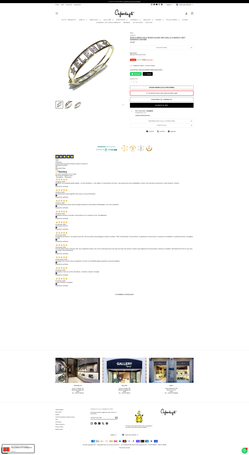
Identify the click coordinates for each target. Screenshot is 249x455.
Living (185, 20)
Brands (127, 22)
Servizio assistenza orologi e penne (65, 417)
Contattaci (162, 125)
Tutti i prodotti (68, 20)
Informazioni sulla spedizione (161, 121)
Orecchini (121, 20)
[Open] (4, 450)
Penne (159, 20)
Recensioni (69, 4)
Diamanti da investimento (108, 22)
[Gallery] (124, 370)
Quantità (134, 79)
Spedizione (133, 54)
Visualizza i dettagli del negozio (142, 115)
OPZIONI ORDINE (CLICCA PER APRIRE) (161, 87)
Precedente (59, 177)
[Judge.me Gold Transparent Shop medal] (124, 148)
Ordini (62, 4)
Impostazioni (77, 4)
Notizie (149, 22)
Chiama (149, 74)
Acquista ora (161, 105)
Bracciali (94, 20)
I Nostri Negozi (59, 409)
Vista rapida (72, 331)
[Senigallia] (77, 370)
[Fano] (171, 370)
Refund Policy (59, 429)
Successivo (68, 177)
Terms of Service (60, 424)
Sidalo (133, 35)
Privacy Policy (59, 427)
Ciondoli (134, 20)
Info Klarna (58, 422)
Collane (108, 20)
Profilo (57, 4)
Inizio (131, 33)
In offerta (138, 22)
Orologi (147, 20)
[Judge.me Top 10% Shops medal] (149, 148)
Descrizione (162, 47)
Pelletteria (172, 20)
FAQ (56, 419)
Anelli (82, 20)
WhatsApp (137, 74)
